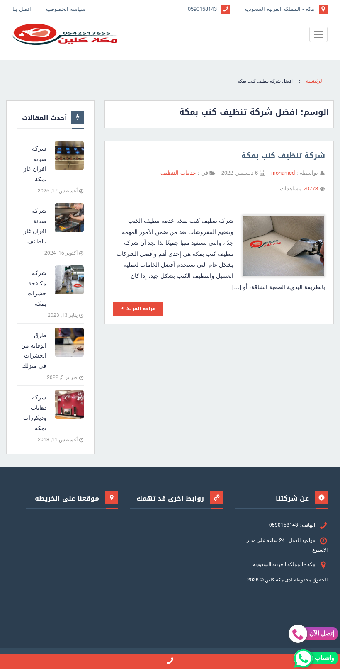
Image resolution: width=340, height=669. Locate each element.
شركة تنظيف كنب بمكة (283, 155)
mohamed (283, 172)
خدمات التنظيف (179, 172)
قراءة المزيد (140, 308)
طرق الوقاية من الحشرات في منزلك (33, 350)
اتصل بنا (21, 8)
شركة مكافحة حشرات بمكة (36, 287)
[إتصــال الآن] (170, 661)
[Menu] (318, 34)
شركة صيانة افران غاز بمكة (35, 163)
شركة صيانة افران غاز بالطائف (35, 225)
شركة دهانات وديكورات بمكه (34, 412)
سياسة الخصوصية (65, 8)
